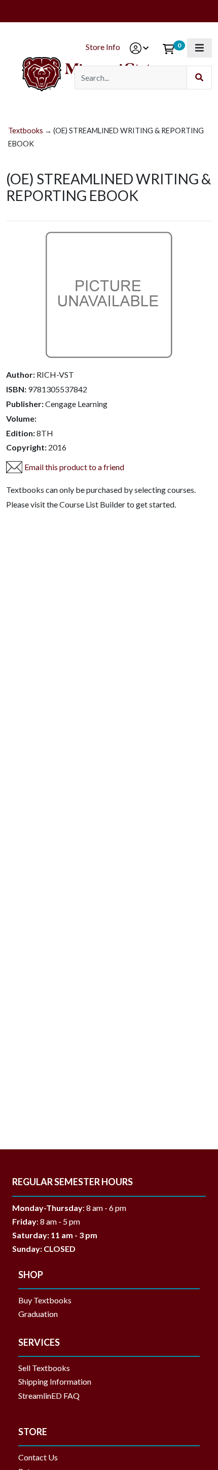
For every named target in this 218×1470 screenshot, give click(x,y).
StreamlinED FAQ (49, 1395)
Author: (20, 374)
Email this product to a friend (74, 467)
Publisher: (25, 404)
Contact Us (38, 1457)
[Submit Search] (199, 77)
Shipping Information (54, 1381)
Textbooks (25, 130)
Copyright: (26, 447)
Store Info (103, 47)
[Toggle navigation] (199, 48)
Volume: (21, 418)
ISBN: (16, 389)
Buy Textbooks (44, 1300)
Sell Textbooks (44, 1368)
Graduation (41, 1314)
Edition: (20, 433)
